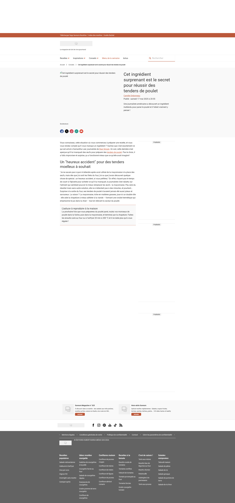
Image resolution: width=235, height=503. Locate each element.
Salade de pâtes (164, 466)
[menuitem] (64, 58)
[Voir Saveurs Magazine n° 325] (68, 409)
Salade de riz (163, 470)
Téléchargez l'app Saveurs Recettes (73, 35)
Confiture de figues (106, 474)
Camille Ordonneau (132, 95)
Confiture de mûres (106, 466)
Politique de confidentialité (117, 435)
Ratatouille (143, 474)
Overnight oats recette (67, 478)
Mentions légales (68, 435)
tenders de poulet (114, 152)
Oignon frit (63, 474)
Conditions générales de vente (90, 435)
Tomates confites (125, 469)
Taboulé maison (164, 462)
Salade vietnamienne (67, 462)
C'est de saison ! (146, 455)
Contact (135, 435)
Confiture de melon (106, 470)
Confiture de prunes (106, 477)
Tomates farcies (125, 483)
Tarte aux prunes (145, 484)
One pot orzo (64, 470)
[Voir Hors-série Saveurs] (124, 409)
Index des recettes (95, 35)
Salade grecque (164, 474)
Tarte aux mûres (145, 459)
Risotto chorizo (144, 470)
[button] (95, 414)
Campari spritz (64, 482)
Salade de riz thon (165, 484)
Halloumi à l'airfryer (66, 466)
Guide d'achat (109, 35)
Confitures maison (107, 455)
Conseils (71, 65)
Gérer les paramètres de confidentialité (157, 435)
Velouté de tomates (126, 473)
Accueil (62, 65)
